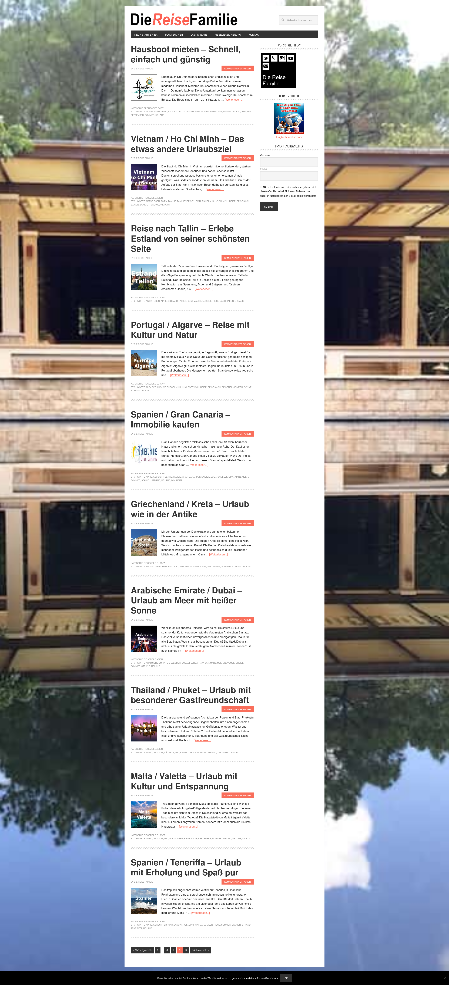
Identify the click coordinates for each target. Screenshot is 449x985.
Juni (243, 111)
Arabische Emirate (157, 662)
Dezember (175, 662)
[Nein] (444, 978)
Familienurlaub (213, 111)
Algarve (151, 387)
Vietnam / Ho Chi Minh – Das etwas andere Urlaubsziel (187, 143)
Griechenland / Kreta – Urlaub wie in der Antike (190, 509)
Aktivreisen (153, 111)
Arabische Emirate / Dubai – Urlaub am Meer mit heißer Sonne (186, 600)
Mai (249, 111)
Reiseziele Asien (153, 197)
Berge (168, 476)
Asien (164, 201)
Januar (204, 662)
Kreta (188, 566)
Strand (135, 390)
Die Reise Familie (184, 19)
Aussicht (158, 476)
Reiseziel (227, 387)
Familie (199, 111)
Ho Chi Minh (221, 201)
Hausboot (229, 111)
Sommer (149, 114)
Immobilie (204, 476)
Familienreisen (186, 201)
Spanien (145, 480)
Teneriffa (136, 928)
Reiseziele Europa (154, 297)
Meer (245, 476)
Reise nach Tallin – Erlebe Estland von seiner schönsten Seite (190, 238)
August (172, 111)
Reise (232, 201)
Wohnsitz (176, 480)
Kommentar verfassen (237, 68)
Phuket (184, 752)
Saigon (135, 204)
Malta (172, 838)
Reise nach (243, 201)
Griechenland (164, 566)
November (230, 662)
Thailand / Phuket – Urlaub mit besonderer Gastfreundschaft (191, 695)
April (164, 111)
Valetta (246, 838)
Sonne (248, 387)
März (201, 300)
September (137, 114)
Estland (173, 300)
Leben (225, 476)
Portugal (193, 387)
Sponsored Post (153, 108)
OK (286, 978)
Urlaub (159, 114)
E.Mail (263, 169)
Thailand (222, 752)
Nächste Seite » (200, 950)
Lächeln (169, 752)
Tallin (230, 300)
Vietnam (165, 204)
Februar (194, 662)
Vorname (265, 155)
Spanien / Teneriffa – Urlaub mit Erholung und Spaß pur (186, 867)
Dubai (185, 662)
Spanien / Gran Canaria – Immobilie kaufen (180, 419)
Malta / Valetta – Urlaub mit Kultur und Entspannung (184, 781)
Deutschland (186, 111)
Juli (238, 111)
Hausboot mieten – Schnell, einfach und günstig (185, 54)
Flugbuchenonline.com (289, 137)
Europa (171, 387)
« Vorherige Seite (142, 950)
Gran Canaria (190, 476)
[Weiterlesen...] (234, 99)
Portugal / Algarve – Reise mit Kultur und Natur (190, 329)
